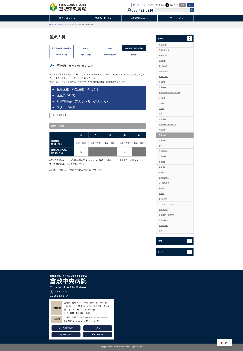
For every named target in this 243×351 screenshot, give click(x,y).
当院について (174, 18)
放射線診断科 (164, 178)
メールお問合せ (66, 328)
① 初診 (67, 164)
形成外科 (162, 162)
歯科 (160, 231)
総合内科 (162, 98)
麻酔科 (161, 188)
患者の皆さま (66, 18)
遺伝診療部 (163, 226)
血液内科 (162, 87)
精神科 (161, 103)
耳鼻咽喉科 (163, 151)
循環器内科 (163, 45)
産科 (110, 48)
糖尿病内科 (163, 77)
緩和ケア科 (163, 210)
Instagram (67, 335)
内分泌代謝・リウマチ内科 (169, 93)
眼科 (160, 146)
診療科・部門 (102, 18)
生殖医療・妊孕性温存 (134, 48)
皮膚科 (161, 172)
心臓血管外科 (164, 50)
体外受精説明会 (59, 115)
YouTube (99, 335)
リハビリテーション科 (167, 204)
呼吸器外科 (163, 130)
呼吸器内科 (163, 71)
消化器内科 (163, 55)
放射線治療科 (164, 183)
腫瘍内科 (162, 61)
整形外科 (162, 119)
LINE (97, 328)
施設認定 (134, 55)
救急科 (161, 194)
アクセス (136, 5)
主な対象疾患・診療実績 (61, 48)
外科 (160, 114)
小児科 (161, 109)
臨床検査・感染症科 (167, 215)
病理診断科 (163, 220)
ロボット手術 (61, 55)
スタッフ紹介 (85, 55)
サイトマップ (148, 5)
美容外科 (162, 167)
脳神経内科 (163, 66)
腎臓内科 (162, 82)
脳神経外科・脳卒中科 (167, 125)
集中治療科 (163, 199)
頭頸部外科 (163, 157)
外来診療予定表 (110, 55)
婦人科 (85, 48)
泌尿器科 (162, 140)
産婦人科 (162, 135)
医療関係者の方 (138, 18)
